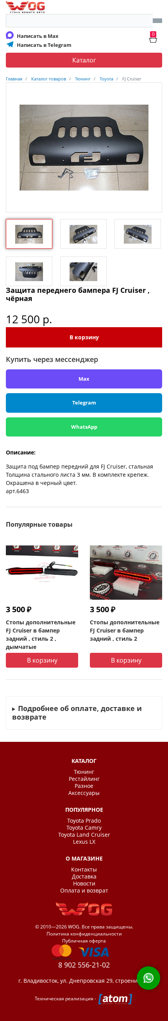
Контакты (84, 869)
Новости (84, 883)
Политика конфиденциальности (84, 933)
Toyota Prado (84, 820)
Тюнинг (84, 771)
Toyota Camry (84, 827)
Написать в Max (38, 35)
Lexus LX (84, 841)
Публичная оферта (84, 940)
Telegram (84, 402)
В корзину (84, 337)
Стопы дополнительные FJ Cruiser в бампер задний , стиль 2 (124, 630)
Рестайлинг (84, 778)
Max (84, 378)
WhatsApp (84, 426)
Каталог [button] (84, 60)
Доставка (84, 876)
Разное (84, 785)
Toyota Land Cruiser (84, 834)
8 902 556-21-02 (84, 964)
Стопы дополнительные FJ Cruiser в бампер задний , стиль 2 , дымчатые (40, 634)
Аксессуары (84, 792)
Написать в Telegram (44, 44)
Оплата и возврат (84, 890)
